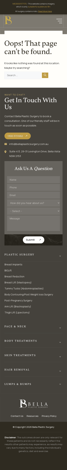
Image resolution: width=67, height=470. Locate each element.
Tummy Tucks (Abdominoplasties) (24, 288)
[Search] (45, 75)
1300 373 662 (15, 136)
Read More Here (45, 11)
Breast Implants (13, 264)
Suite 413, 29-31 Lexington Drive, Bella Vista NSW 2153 (34, 154)
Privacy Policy (49, 416)
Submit (30, 240)
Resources (32, 416)
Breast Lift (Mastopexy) (18, 282)
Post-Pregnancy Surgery (18, 300)
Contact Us (17, 416)
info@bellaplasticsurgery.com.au (28, 144)
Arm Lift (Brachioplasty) (17, 306)
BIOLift (8, 270)
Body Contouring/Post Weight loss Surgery (28, 294)
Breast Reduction (14, 276)
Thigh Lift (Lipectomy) (17, 312)
